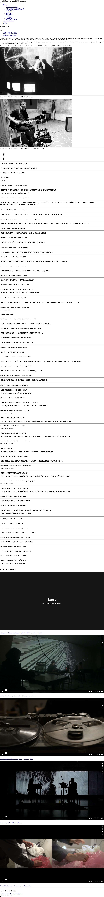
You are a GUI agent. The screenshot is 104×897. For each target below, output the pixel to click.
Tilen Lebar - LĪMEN (5, 822)
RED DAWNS (9, 15)
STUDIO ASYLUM (10, 10)
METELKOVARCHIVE (11, 19)
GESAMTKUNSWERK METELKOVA (15, 9)
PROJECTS (5, 5)
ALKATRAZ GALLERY (11, 7)
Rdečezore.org (13, 893)
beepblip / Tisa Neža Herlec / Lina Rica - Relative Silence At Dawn (15, 633)
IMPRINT (5, 23)
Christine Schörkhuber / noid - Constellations (10, 885)
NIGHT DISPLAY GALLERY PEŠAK (15, 8)
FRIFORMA (9, 13)
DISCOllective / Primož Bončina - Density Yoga (11, 759)
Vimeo (40, 633)
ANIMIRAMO (9, 18)
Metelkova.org (19, 893)
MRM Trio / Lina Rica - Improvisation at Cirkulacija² (12, 696)
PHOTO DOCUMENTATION (10, 35)
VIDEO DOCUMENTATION (10, 33)
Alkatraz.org (3, 893)
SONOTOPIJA (9, 12)
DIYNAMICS (9, 17)
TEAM (4, 22)
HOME (4, 4)
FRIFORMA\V (9, 14)
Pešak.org (8, 893)
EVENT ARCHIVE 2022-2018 (10, 32)
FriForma (35, 633)
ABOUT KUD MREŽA (8, 21)
